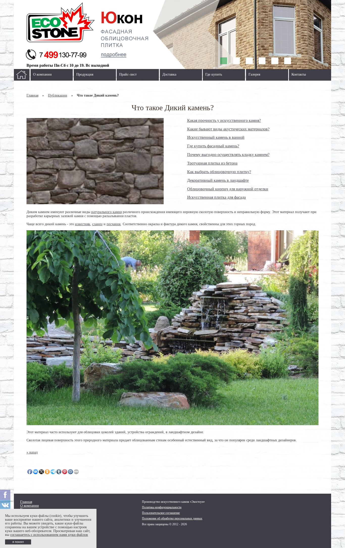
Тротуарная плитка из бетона (212, 163)
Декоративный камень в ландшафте (218, 180)
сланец (97, 224)
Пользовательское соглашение (161, 513)
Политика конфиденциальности (161, 507)
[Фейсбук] (5, 495)
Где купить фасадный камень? (213, 146)
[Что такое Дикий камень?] (95, 161)
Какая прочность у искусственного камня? (224, 120)
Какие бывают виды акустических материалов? (228, 129)
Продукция (84, 74)
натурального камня (106, 212)
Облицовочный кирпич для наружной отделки (227, 189)
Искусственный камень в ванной (215, 137)
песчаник (114, 224)
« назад (32, 452)
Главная (32, 95)
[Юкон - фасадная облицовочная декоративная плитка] (172, 34)
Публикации (57, 95)
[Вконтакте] (5, 505)
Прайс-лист (128, 74)
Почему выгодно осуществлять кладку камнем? (228, 154)
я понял (18, 542)
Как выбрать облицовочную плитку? (219, 171)
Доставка (169, 74)
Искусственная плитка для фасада (216, 197)
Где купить (213, 74)
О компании (42, 74)
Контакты (298, 74)
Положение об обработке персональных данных (172, 518)
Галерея (254, 74)
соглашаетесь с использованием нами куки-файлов (49, 535)
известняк (82, 224)
